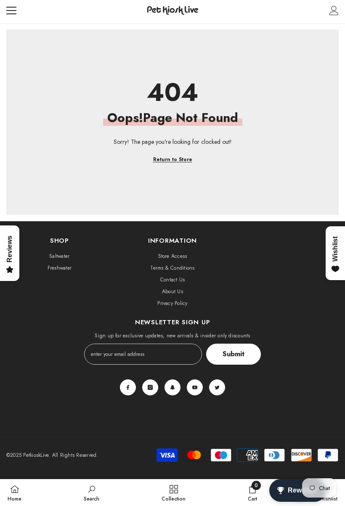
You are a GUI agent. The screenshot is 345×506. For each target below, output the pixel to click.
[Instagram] (150, 387)
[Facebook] (128, 387)
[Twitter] (217, 387)
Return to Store (172, 159)
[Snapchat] (172, 387)
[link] (91, 492)
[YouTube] (195, 387)
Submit (233, 354)
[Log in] (334, 10)
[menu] (11, 10)
